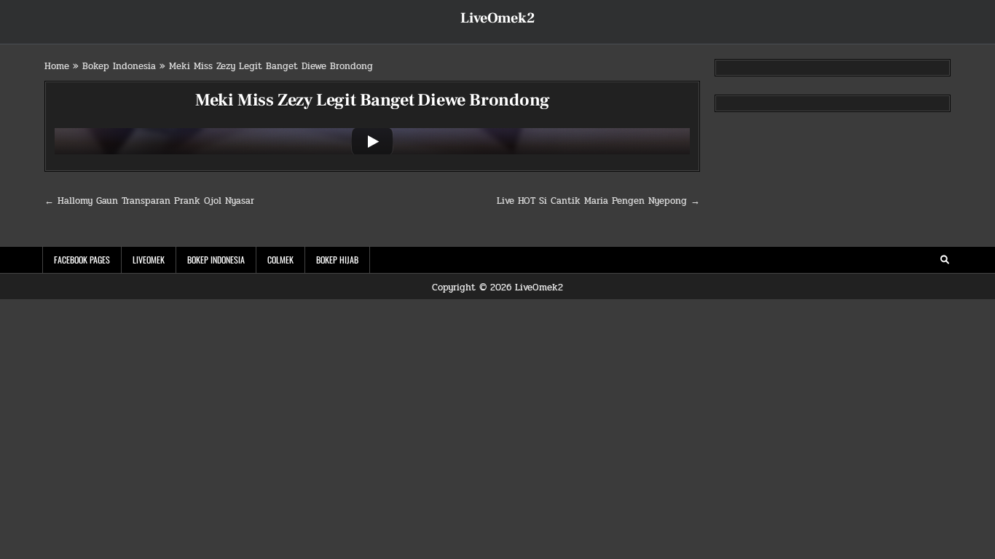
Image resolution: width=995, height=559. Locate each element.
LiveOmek (149, 259)
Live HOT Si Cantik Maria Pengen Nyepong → (598, 201)
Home (56, 66)
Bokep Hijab (337, 259)
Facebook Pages (82, 259)
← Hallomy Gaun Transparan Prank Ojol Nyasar (149, 201)
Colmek (280, 259)
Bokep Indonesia (119, 66)
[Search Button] (945, 260)
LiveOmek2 (497, 18)
